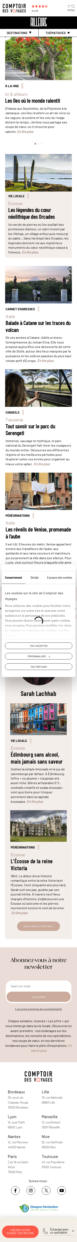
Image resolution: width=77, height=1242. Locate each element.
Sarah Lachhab (38, 693)
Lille (45, 1091)
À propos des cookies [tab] (59, 577)
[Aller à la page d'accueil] (15, 8)
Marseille (50, 1116)
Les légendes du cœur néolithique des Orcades (31, 213)
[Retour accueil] (38, 21)
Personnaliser (37, 656)
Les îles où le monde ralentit (32, 100)
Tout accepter (38, 645)
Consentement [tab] (13, 577)
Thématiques (56, 32)
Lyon (12, 1116)
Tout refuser (38, 666)
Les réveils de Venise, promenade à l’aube (38, 533)
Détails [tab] (35, 577)
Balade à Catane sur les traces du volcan (38, 326)
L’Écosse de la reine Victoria (32, 864)
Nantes (14, 1136)
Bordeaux (16, 1091)
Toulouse (50, 1156)
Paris (12, 1156)
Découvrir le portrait (38, 926)
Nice (46, 1136)
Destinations (17, 33)
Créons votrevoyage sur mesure (20, 1231)
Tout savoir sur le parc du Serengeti (30, 430)
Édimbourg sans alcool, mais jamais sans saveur (37, 758)
